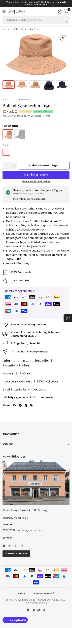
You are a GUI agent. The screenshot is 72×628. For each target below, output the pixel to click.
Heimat (6, 29)
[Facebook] (5, 546)
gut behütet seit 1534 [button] (15, 517)
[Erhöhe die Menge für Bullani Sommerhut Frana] (14, 166)
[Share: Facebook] (14, 405)
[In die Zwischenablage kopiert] (31, 405)
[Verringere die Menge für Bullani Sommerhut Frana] (5, 166)
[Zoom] (63, 38)
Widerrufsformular (16, 553)
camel (8, 135)
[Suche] (65, 20)
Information (11, 434)
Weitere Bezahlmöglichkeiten (36, 181)
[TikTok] (23, 546)
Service (8, 444)
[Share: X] (20, 405)
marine (20, 135)
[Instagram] (11, 546)
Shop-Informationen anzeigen (29, 198)
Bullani (6, 99)
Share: (6, 405)
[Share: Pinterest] (26, 405)
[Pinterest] (17, 546)
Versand (16, 116)
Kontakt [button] (7, 538)
